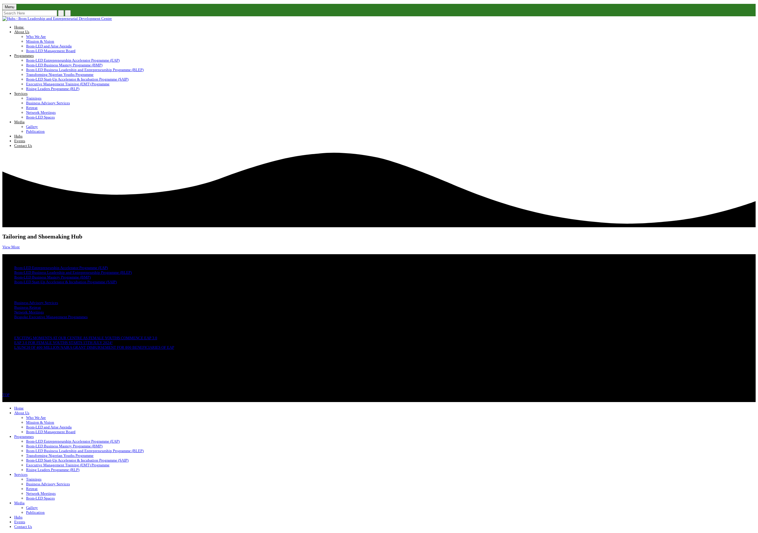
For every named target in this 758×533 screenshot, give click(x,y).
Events (19, 141)
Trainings (33, 98)
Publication (35, 131)
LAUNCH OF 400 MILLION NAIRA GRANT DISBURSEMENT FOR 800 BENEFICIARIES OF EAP (94, 347)
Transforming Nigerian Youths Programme (60, 74)
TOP (5, 395)
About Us (21, 32)
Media (19, 122)
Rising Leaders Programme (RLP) (52, 89)
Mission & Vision (40, 41)
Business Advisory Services (48, 103)
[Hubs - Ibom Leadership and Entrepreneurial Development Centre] (57, 18)
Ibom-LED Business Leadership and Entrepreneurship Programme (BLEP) (85, 70)
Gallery (32, 126)
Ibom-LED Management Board (51, 51)
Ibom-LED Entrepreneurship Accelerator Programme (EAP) (73, 60)
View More (11, 247)
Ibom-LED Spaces (40, 117)
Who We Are (36, 36)
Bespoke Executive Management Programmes (51, 317)
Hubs (18, 136)
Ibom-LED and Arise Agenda (49, 46)
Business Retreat (27, 307)
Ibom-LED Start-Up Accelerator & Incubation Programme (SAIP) (77, 79)
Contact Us (23, 145)
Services (21, 93)
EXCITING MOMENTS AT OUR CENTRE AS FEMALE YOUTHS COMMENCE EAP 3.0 (85, 338)
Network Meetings (41, 112)
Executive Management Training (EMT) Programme (68, 84)
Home (30, 27)
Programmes (24, 55)
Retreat (32, 107)
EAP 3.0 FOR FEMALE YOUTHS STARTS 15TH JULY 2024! (63, 342)
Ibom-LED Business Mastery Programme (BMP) (64, 65)
